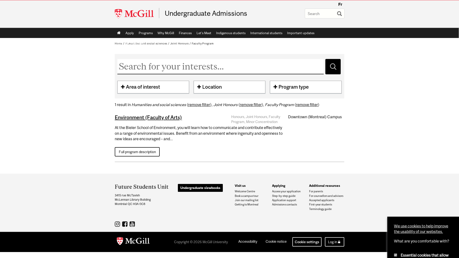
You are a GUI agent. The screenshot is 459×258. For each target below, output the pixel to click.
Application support (284, 200)
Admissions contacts (284, 204)
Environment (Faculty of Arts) (148, 117)
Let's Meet (204, 33)
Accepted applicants (321, 200)
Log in (332, 242)
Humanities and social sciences (146, 43)
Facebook (125, 224)
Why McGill (166, 33)
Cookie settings (307, 242)
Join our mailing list (246, 200)
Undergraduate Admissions (206, 13)
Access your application (286, 191)
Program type (294, 87)
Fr (340, 4)
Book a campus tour (246, 195)
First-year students (320, 204)
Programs (146, 33)
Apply (130, 33)
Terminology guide (320, 209)
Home (119, 33)
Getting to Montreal (246, 204)
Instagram (118, 224)
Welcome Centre (245, 191)
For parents (316, 191)
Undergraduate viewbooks (200, 188)
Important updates (300, 33)
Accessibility (247, 241)
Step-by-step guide (283, 195)
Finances (185, 33)
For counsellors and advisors (326, 195)
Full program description (137, 152)
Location (212, 87)
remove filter (199, 104)
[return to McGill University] (133, 242)
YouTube (133, 224)
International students (266, 33)
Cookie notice (276, 241)
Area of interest (143, 87)
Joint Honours (179, 43)
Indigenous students (231, 33)
